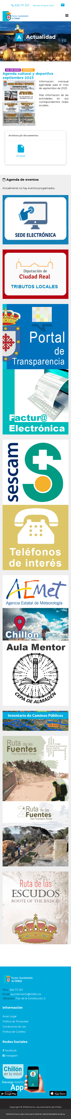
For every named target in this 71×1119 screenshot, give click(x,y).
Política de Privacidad (15, 1021)
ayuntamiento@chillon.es (26, 994)
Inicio (23, 45)
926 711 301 (21, 5)
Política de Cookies (14, 1031)
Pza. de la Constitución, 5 (30, 998)
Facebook (10, 1050)
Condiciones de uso (14, 1026)
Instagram (11, 1055)
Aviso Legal (9, 1016)
